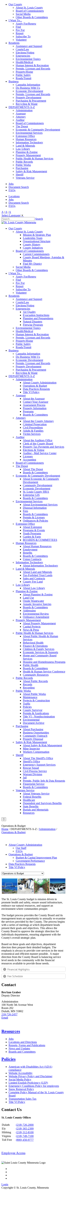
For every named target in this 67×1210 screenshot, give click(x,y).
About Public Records (35, 681)
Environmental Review (36, 613)
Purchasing (22, 168)
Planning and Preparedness (38, 318)
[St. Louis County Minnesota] (18, 222)
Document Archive (33, 722)
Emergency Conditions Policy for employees (34, 1085)
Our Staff (21, 847)
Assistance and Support (29, 46)
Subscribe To (23, 36)
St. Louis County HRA (36, 491)
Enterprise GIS (31, 494)
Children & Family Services (38, 649)
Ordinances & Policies (35, 520)
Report (19, 33)
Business (14, 81)
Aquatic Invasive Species (37, 604)
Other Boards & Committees (32, 17)
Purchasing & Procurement (31, 100)
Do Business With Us (28, 87)
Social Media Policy (20, 1079)
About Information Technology (40, 565)
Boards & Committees (35, 414)
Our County (15, 4)
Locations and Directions (23, 1042)
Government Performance (30, 860)
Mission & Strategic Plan (37, 234)
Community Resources (36, 674)
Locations (14, 196)
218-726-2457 (9, 1014)
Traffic (26, 703)
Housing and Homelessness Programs (44, 661)
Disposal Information (35, 507)
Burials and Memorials (35, 809)
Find (18, 26)
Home (4, 829)
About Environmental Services (40, 504)
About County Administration (39, 382)
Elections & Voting (33, 449)
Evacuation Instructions (36, 315)
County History (31, 244)
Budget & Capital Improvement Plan (36, 857)
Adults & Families (33, 430)
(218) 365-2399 (25, 1128)
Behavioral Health (33, 642)
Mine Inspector (31, 748)
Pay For (20, 30)
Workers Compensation (36, 751)
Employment (30, 549)
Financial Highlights (19, 969)
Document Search (19, 187)
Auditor (20, 119)
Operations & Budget (35, 385)
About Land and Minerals (37, 572)
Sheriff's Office (31, 761)
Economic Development (29, 91)
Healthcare (29, 799)
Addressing (29, 610)
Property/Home (24, 71)
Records (27, 684)
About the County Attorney (38, 421)
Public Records (24, 161)
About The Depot (33, 469)
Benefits (27, 552)
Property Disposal (33, 738)
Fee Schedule (15, 976)
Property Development (28, 97)
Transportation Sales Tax (22, 1098)
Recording (29, 687)
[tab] (33, 969)
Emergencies (23, 55)
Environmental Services (29, 132)
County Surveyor (32, 710)
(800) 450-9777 (25, 1139)
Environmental (31, 719)
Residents (14, 42)
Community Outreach (35, 735)
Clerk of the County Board (38, 443)
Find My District (32, 263)
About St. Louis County (29, 7)
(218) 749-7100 (25, 1136)
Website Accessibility (21, 1073)
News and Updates (19, 1048)
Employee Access (13, 1153)
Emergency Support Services (39, 764)
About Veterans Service (36, 793)
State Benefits (30, 806)
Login (4, 1184)
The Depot (22, 126)
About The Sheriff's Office (38, 758)
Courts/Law (22, 49)
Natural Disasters (32, 321)
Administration (24, 110)
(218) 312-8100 (25, 1132)
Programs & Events (34, 530)
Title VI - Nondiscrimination (39, 716)
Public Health (30, 665)
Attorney (21, 116)
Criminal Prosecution (35, 424)
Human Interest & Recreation (32, 65)
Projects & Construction (36, 700)
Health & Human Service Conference (44, 671)
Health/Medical (24, 62)
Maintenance (30, 697)
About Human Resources (37, 546)
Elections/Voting (25, 52)
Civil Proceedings (33, 427)
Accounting (29, 459)
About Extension (32, 527)
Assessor (21, 113)
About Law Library (34, 588)
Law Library (23, 148)
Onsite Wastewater (33, 600)
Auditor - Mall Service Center (39, 453)
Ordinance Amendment (36, 616)
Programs (28, 411)
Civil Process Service (35, 771)
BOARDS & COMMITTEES (40, 539)
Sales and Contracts (34, 578)
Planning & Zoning (27, 152)
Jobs (11, 183)
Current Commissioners (36, 254)
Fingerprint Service (33, 783)
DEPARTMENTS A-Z (22, 107)
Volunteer (21, 39)
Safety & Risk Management (31, 171)
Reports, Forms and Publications (27, 1045)
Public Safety (23, 75)
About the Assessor (34, 398)
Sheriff (19, 174)
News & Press (31, 629)
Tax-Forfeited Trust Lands (37, 575)
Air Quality (29, 311)
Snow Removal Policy (21, 1089)
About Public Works (34, 694)
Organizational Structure (36, 241)
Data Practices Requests (36, 388)
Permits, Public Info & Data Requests (44, 780)
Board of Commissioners (30, 10)
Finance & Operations (35, 645)
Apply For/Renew (26, 23)
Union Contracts (32, 559)
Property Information (34, 408)
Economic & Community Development (38, 129)
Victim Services (32, 433)
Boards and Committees (22, 1051)
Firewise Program (33, 324)
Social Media (23, 14)
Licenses (28, 456)
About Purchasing (33, 729)
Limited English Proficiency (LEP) (28, 1082)
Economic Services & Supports (40, 652)
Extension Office (25, 136)
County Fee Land (33, 581)
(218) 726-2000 (25, 1124)
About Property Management (39, 623)
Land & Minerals (25, 145)
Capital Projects (32, 626)
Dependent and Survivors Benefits (42, 803)
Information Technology (29, 142)
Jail (25, 777)
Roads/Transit (23, 78)
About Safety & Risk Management (42, 745)
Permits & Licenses (34, 517)
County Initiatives (33, 247)
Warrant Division (32, 774)
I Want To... (15, 20)
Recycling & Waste (27, 103)
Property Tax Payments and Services (43, 446)
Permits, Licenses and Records (33, 68)
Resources (28, 812)
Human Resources (26, 139)
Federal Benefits (32, 796)
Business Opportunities (36, 732)
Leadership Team (32, 238)
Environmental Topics (28, 58)
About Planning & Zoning (38, 594)
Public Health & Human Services (34, 158)
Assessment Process (34, 405)
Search (39, 218)
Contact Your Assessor (35, 401)
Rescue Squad (31, 767)
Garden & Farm (32, 536)
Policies (27, 706)
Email (4, 1017)
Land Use (28, 597)
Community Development (37, 485)
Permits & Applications (36, 713)
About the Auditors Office (37, 440)
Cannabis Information (28, 84)
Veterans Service (25, 177)
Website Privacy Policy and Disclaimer (30, 1076)
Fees (25, 511)
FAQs (12, 190)
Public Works (23, 164)
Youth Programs (32, 533)
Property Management (28, 155)
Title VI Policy (31, 392)
